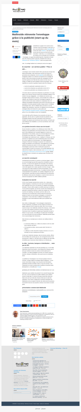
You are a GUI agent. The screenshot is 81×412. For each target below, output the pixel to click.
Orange (39, 266)
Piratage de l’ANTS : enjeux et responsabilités (39, 393)
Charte (59, 81)
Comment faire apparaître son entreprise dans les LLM (39, 361)
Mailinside (24, 60)
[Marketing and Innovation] (19, 9)
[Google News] (37, 301)
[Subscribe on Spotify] (62, 59)
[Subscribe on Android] (66, 59)
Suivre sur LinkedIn (63, 40)
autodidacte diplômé (34, 60)
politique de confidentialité (44, 403)
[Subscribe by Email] (59, 62)
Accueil (14, 20)
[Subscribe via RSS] (66, 62)
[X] (23, 321)
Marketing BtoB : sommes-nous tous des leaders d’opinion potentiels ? (18, 339)
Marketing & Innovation (21, 27)
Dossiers (19, 20)
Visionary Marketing (20, 403)
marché (41, 75)
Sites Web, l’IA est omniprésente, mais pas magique (40, 370)
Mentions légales (36, 403)
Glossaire (32, 20)
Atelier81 (44, 50)
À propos (50, 20)
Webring (63, 81)
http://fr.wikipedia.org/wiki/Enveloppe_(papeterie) (33, 110)
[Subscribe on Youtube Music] (62, 62)
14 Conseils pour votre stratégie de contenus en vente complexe (40, 383)
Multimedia (26, 20)
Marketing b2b (30, 27)
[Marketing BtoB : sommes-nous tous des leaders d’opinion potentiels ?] (18, 333)
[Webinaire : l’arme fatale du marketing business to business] (48, 333)
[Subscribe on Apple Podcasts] (59, 59)
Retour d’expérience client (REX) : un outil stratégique (40, 390)
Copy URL (45, 296)
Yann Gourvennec (17, 46)
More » (30, 319)
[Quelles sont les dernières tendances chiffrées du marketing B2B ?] (33, 333)
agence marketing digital (63, 125)
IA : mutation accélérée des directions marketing (39, 397)
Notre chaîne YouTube (63, 90)
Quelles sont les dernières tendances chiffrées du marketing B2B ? (32, 339)
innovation (50, 49)
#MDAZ (37, 20)
